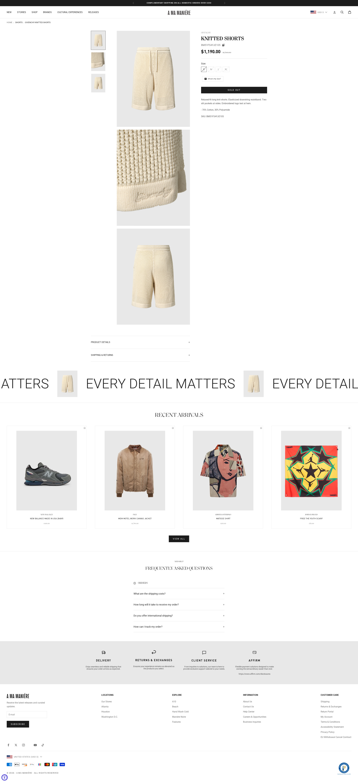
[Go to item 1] (98, 40)
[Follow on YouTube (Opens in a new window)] (35, 745)
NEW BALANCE (47, 515)
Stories (21, 12)
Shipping (325, 701)
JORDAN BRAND (311, 515)
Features (176, 722)
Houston (105, 711)
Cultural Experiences (70, 12)
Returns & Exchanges (331, 706)
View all (179, 539)
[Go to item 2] (98, 61)
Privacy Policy (328, 732)
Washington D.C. (109, 717)
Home (9, 22)
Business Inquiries (252, 722)
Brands (47, 12)
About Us (247, 701)
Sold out (234, 90)
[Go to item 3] (98, 83)
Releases (93, 12)
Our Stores (106, 701)
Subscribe (18, 724)
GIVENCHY (206, 33)
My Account (326, 717)
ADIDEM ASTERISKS (223, 515)
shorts (19, 22)
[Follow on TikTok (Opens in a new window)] (42, 745)
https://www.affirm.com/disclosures (254, 674)
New (9, 12)
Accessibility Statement (332, 727)
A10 (174, 701)
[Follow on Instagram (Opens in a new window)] (23, 745)
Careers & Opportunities (254, 717)
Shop (34, 12)
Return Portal (327, 711)
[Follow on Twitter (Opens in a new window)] (16, 745)
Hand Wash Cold (180, 711)
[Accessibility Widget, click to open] (4, 777)
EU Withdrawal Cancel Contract (336, 737)
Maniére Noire (179, 717)
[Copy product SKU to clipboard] (223, 45)
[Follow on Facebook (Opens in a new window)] (8, 745)
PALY (135, 515)
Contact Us (248, 706)
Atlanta (105, 706)
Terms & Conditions (330, 722)
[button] (84, 428)
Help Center (248, 711)
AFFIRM (254, 660)
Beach (175, 706)
